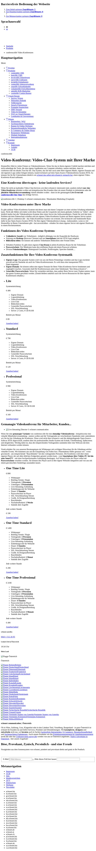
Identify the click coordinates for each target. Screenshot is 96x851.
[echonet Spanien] (8, 708)
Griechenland (25, 674)
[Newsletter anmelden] (33, 759)
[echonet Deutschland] (10, 667)
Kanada (18, 683)
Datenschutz (11, 783)
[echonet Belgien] (8, 665)
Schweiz (19, 701)
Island (16, 678)
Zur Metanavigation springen (24, 16)
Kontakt (10, 143)
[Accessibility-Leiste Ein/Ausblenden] (2, 42)
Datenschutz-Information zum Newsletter (17, 754)
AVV (8, 780)
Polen (15, 696)
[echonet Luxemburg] (9, 690)
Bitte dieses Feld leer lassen (45, 759)
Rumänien (21, 699)
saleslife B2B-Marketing (20, 91)
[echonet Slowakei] (8, 703)
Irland (16, 676)
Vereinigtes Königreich (36, 717)
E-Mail (5, 759)
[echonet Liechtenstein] (10, 687)
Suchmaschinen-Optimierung (22, 124)
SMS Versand (16, 109)
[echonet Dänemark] (9, 669)
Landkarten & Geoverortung (22, 116)
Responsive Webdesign (20, 133)
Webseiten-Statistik (18, 100)
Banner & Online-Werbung (21, 126)
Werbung (9, 785)
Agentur (10, 140)
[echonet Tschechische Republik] (14, 710)
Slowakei (20, 703)
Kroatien (19, 685)
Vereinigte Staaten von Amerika (46, 714)
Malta (15, 692)
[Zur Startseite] (6, 35)
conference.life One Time (11, 195)
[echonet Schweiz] (8, 701)
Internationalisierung (19, 137)
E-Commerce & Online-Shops (23, 130)
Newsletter (10, 787)
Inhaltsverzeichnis (13, 778)
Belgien (18, 665)
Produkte (9, 48)
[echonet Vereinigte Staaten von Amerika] (17, 714)
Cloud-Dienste (13, 96)
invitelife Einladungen (19, 82)
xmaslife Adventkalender (21, 86)
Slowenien (21, 705)
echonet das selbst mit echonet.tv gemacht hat (54, 175)
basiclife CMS (16, 75)
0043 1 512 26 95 (8, 637)
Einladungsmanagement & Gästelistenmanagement (73, 734)
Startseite (9, 46)
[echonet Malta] (7, 692)
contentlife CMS (17, 73)
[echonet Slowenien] (9, 705)
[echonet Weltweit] (8, 719)
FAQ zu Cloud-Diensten (20, 114)
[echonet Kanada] (8, 683)
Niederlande (23, 694)
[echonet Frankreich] (9, 672)
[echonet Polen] (7, 696)
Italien (16, 681)
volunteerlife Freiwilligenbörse (23, 89)
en (7, 29)
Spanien (18, 708)
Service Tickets (17, 98)
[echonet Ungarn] (8, 712)
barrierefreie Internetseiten (51, 732)
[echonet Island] (7, 678)
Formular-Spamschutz (19, 107)
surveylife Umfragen (19, 80)
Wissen (10, 119)
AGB (13, 149)
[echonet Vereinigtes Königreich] (14, 717)
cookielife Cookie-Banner (21, 93)
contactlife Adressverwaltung (22, 84)
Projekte (10, 68)
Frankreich (21, 672)
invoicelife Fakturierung (20, 77)
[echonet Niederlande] (9, 694)
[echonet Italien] (7, 681)
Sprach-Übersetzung (19, 105)
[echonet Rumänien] (9, 699)
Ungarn (18, 712)
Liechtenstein (24, 687)
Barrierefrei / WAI (18, 121)
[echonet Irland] (7, 676)
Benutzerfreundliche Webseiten (23, 128)
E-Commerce (68, 732)
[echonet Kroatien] (8, 685)
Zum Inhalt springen (20, 9)
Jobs (8, 776)
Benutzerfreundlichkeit (83, 732)
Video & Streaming (18, 112)
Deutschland (24, 667)
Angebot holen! (12, 323)
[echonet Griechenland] (10, 674)
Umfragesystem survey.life (26, 736)
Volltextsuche (16, 103)
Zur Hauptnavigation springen (24, 12)
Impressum (15, 145)
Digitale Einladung (18, 135)
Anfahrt (14, 147)
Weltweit (19, 719)
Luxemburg (22, 690)
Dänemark (21, 669)
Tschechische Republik (36, 710)
